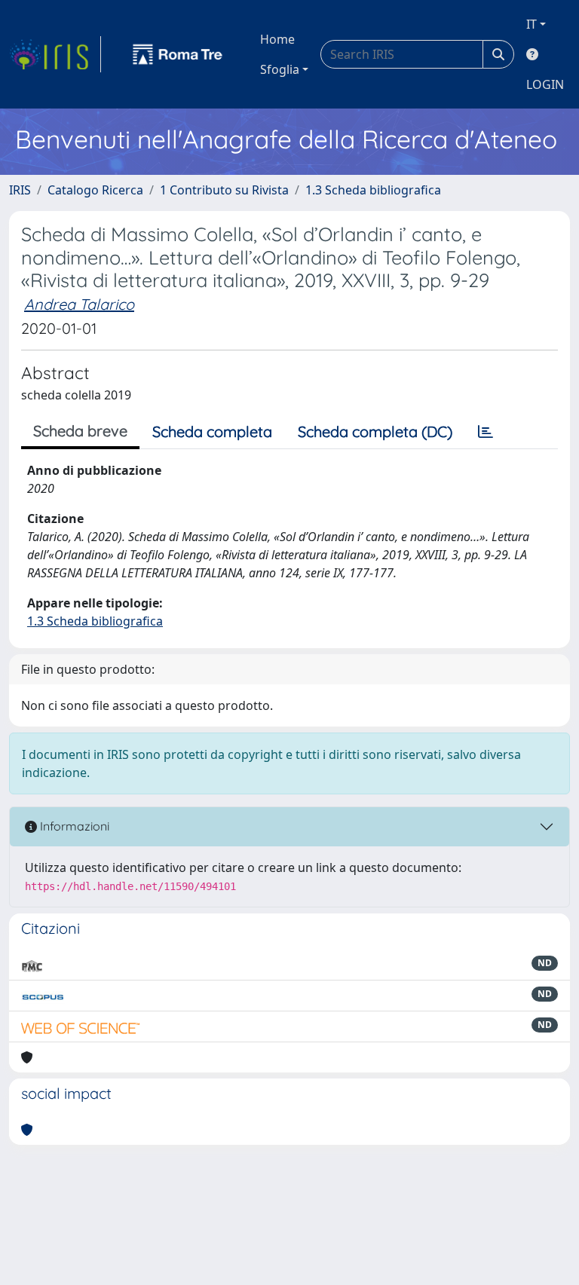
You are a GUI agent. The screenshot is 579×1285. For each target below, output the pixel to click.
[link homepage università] (178, 54)
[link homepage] (55, 54)
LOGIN (545, 84)
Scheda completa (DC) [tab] (375, 431)
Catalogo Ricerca (95, 190)
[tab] (485, 432)
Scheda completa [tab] (212, 431)
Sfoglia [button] (279, 69)
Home (277, 39)
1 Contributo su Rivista (224, 190)
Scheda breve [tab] (80, 430)
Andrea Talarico (79, 304)
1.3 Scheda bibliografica (373, 190)
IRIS (20, 190)
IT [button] (531, 24)
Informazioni (73, 826)
